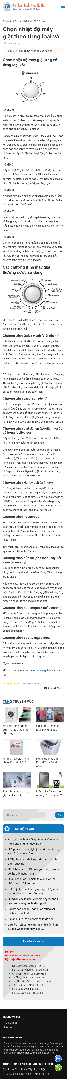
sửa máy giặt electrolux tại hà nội (40, 1046)
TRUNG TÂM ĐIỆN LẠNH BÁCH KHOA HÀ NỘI (29, 1064)
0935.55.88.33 (23, 1074)
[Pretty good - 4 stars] (14, 683)
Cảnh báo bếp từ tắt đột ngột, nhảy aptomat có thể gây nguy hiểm (34, 871)
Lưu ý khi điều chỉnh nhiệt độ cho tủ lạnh (30, 50)
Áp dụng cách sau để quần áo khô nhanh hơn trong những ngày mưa (33, 841)
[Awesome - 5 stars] (18, 683)
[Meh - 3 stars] (11, 683)
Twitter (60, 688)
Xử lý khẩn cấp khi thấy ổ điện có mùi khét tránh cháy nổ (33, 861)
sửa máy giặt (41, 670)
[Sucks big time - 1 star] (4, 683)
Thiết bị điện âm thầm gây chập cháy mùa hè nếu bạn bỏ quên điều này (33, 891)
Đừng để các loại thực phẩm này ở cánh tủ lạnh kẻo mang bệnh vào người (33, 901)
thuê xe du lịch (46, 1052)
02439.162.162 (41, 1074)
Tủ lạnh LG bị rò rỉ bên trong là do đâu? (31, 919)
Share (50, 688)
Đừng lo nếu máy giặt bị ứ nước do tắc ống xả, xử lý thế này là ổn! (34, 851)
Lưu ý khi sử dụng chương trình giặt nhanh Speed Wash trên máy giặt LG (33, 926)
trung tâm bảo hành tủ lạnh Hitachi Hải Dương (30, 1051)
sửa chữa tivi (27, 1049)
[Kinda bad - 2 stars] (8, 683)
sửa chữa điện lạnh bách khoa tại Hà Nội (25, 1043)
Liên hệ (8, 1027)
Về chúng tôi (10, 1022)
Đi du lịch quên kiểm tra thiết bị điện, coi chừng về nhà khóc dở (32, 881)
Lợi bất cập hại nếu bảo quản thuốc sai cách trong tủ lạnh (31, 911)
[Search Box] (59, 815)
